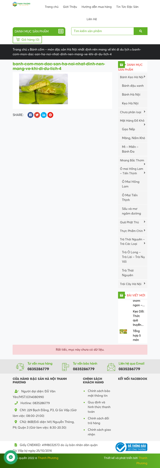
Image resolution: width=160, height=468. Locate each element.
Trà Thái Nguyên (128, 273)
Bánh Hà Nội (131, 94)
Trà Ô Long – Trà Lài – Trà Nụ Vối (133, 257)
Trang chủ (51, 6)
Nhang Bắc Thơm (132, 160)
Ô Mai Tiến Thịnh (130, 198)
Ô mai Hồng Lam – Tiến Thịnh (131, 171)
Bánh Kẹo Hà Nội (131, 77)
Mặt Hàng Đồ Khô (132, 120)
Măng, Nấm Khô (133, 138)
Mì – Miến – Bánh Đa (130, 149)
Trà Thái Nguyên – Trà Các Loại (132, 241)
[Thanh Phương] (21, 4)
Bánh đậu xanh (133, 86)
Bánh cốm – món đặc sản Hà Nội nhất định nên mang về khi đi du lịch (79, 49)
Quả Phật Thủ (129, 222)
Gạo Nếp (128, 129)
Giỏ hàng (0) (30, 40)
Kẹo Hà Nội (130, 103)
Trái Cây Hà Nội (130, 284)
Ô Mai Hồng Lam (131, 184)
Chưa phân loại (130, 112)
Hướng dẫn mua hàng (97, 6)
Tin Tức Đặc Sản (127, 6)
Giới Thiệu (70, 6)
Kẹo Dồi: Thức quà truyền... (138, 316)
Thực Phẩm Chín (131, 231)
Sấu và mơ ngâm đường (131, 211)
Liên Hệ (92, 19)
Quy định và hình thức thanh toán (99, 407)
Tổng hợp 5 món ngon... (137, 336)
